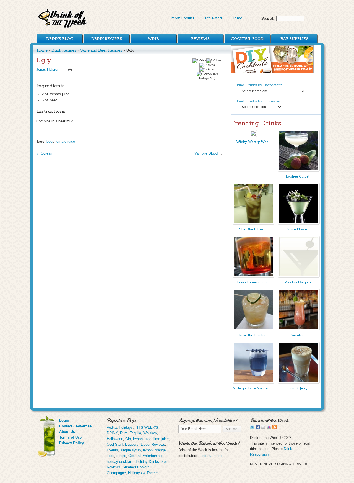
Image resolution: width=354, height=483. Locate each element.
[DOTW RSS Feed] (274, 428)
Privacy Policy (71, 443)
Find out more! (211, 456)
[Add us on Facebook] (258, 428)
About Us (67, 432)
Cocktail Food (247, 38)
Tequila (135, 433)
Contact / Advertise (75, 426)
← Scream (44, 153)
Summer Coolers (136, 467)
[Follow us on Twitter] (252, 428)
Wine (153, 38)
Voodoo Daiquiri (298, 282)
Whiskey (150, 433)
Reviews (200, 38)
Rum (123, 433)
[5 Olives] (204, 74)
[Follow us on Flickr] (269, 428)
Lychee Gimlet (297, 176)
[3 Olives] (207, 65)
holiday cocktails (120, 461)
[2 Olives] (214, 60)
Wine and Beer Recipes (101, 50)
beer (49, 141)
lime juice (161, 439)
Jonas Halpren (47, 69)
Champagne (116, 473)
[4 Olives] (207, 69)
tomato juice (65, 141)
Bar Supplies (294, 38)
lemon (148, 450)
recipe (121, 456)
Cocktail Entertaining (145, 456)
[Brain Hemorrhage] (253, 276)
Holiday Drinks (147, 461)
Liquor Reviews (153, 444)
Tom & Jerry (298, 388)
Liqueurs (132, 444)
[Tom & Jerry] (299, 382)
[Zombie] (299, 329)
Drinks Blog (59, 38)
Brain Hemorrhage (252, 282)
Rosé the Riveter (252, 335)
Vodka (112, 427)
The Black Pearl (252, 229)
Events (112, 450)
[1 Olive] (199, 60)
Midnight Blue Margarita (253, 388)
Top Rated (213, 18)
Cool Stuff (115, 444)
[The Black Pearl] (253, 223)
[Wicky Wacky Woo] (253, 136)
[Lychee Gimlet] (299, 170)
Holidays (126, 427)
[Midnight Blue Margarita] (253, 382)
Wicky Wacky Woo (252, 142)
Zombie (297, 335)
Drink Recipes (106, 38)
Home (236, 18)
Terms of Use (70, 437)
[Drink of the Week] (63, 27)
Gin (128, 439)
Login (64, 420)
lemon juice (142, 439)
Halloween (115, 439)
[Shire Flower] (299, 223)
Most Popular (182, 18)
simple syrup (130, 450)
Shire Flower (297, 229)
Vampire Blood (206, 153)
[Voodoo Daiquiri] (299, 276)
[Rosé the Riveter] (253, 329)
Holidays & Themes (144, 473)
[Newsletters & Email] (263, 428)
